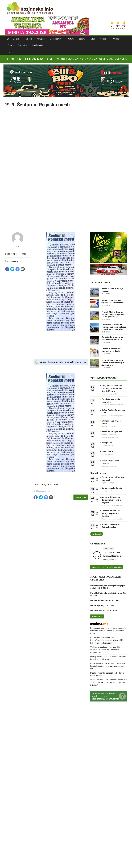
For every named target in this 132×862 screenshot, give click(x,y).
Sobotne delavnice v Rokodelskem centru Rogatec (111, 500)
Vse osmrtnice (98, 567)
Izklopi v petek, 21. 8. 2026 (102, 605)
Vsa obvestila (97, 616)
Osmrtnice (22, 45)
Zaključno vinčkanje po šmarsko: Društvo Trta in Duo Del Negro (112, 388)
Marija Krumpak (112, 556)
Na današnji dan (15, 261)
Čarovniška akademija (111, 488)
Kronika (116, 39)
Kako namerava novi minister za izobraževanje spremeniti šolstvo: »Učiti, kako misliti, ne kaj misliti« (107, 640)
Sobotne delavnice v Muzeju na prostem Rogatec (110, 513)
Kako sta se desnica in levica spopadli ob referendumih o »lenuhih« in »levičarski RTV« (108, 630)
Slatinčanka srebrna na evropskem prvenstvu (112, 338)
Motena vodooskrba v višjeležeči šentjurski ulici (113, 301)
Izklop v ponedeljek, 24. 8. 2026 (104, 600)
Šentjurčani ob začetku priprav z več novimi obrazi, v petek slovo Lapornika (113, 326)
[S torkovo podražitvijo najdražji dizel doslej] (94, 352)
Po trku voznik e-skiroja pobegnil (112, 290)
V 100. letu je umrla (111, 552)
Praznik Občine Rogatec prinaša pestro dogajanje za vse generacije (113, 314)
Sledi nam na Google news (17, 269)
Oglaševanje (37, 45)
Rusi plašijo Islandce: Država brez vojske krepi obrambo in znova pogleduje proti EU (107, 666)
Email (23, 269)
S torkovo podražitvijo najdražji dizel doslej (111, 350)
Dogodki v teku (98, 473)
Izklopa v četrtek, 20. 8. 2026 (103, 610)
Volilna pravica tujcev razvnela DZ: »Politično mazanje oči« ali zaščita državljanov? (105, 649)
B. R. (17, 246)
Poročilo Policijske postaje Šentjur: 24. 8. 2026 (108, 594)
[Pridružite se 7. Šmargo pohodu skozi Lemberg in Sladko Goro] (94, 363)
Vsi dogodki (97, 534)
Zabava (82, 39)
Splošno (104, 39)
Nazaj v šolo (106, 442)
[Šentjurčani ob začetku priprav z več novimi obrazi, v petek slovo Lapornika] (94, 327)
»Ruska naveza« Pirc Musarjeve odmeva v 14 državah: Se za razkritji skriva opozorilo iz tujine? (108, 682)
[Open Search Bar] (8, 52)
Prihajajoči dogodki (104, 378)
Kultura (71, 39)
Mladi (92, 39)
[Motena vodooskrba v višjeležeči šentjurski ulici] (94, 303)
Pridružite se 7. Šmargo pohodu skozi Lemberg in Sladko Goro (112, 362)
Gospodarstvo (56, 39)
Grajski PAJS (107, 452)
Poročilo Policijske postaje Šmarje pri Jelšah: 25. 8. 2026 (107, 586)
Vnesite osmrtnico (114, 567)
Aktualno (41, 39)
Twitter (12, 269)
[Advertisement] (61, 345)
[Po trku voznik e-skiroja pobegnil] (94, 292)
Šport (10, 45)
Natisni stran (81, 497)
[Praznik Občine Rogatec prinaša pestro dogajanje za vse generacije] (94, 315)
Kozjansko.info (7, 39)
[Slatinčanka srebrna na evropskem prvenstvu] (94, 340)
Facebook (7, 269)
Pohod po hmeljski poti (111, 432)
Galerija (29, 39)
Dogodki (16, 39)
